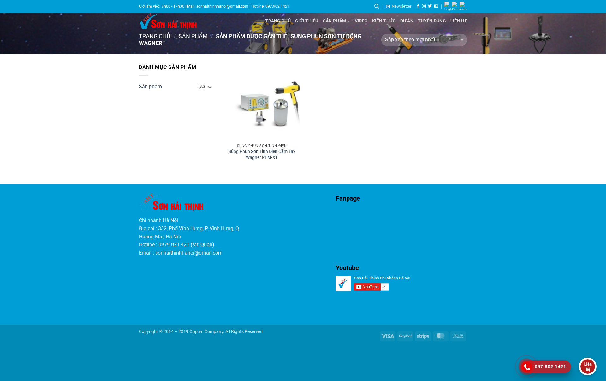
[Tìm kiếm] (376, 6)
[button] (398, 6)
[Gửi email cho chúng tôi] (436, 6)
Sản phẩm (334, 21)
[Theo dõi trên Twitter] (430, 6)
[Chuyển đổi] (210, 87)
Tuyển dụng (432, 21)
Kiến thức (384, 21)
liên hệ (458, 21)
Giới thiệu (306, 21)
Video (361, 21)
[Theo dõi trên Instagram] (424, 6)
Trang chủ (278, 21)
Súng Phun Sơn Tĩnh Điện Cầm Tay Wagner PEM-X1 (262, 154)
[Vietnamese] (463, 6)
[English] (448, 6)
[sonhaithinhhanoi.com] (187, 21)
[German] (456, 6)
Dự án (406, 21)
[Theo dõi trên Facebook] (418, 6)
